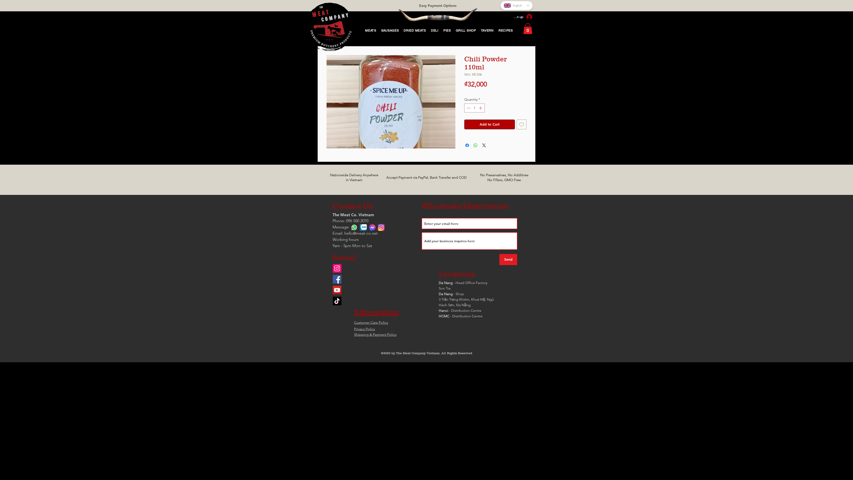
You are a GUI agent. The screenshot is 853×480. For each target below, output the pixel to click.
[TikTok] (337, 301)
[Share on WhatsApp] (475, 145)
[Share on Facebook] (467, 145)
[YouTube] (337, 290)
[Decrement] (468, 108)
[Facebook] (337, 279)
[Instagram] (337, 268)
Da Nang (446, 283)
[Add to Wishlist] (521, 124)
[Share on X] (484, 145)
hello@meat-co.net (361, 233)
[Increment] (481, 108)
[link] (527, 28)
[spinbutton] (474, 108)
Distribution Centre (467, 316)
